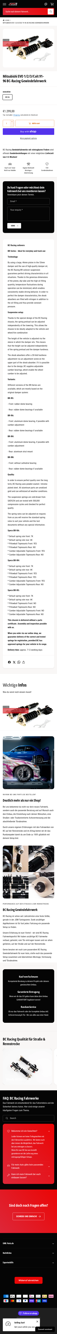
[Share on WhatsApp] (19, 662)
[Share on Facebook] (9, 662)
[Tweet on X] (14, 662)
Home (7, 20)
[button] (4, 4)
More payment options (28, 138)
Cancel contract (45, 1329)
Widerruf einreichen (29, 1280)
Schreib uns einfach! (26, 1216)
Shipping (16, 115)
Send (13, 226)
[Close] (37, 1321)
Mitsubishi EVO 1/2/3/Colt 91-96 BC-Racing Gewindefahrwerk (26, 23)
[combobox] (28, 11)
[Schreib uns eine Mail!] (46, 4)
